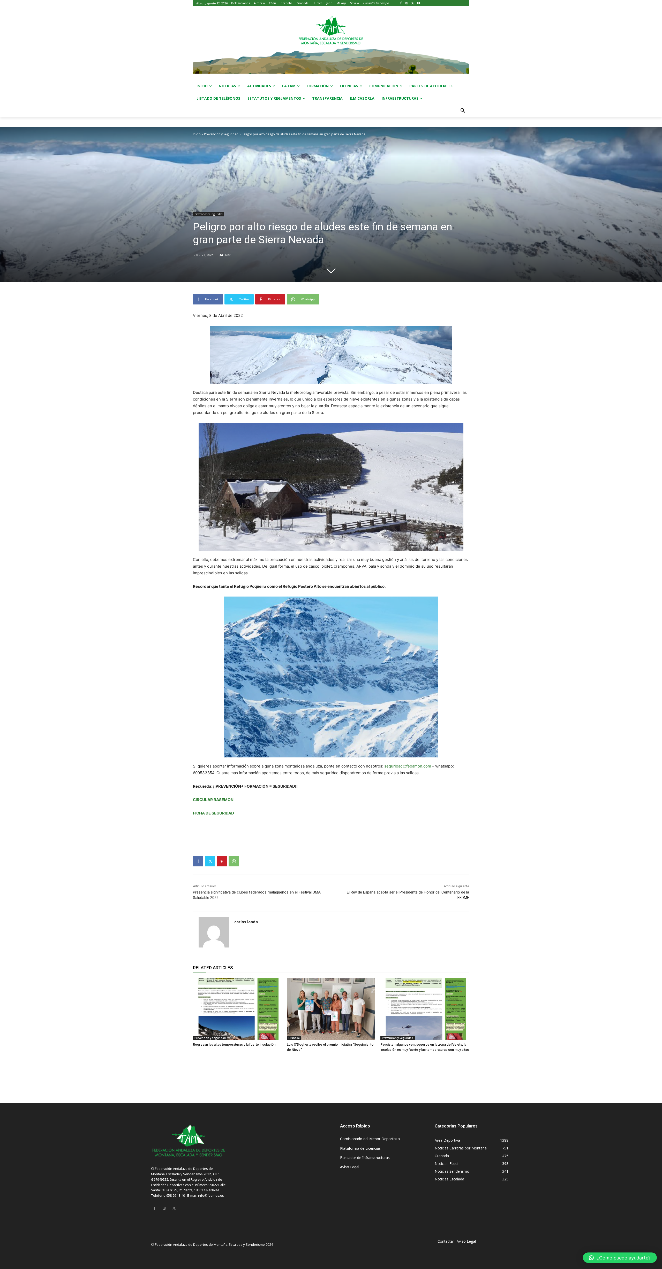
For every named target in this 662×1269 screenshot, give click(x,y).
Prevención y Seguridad (221, 134)
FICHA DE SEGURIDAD (213, 813)
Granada (294, 1038)
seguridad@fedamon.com (407, 766)
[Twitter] (413, 3)
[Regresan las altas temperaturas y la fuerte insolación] (237, 1009)
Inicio (197, 134)
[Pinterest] (222, 861)
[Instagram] (407, 3)
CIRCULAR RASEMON (213, 799)
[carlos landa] (214, 932)
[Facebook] (401, 3)
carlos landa (246, 921)
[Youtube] (419, 3)
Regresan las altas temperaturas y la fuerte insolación (234, 1044)
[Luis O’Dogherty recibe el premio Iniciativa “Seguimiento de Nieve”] (331, 1009)
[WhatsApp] (234, 861)
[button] (463, 111)
